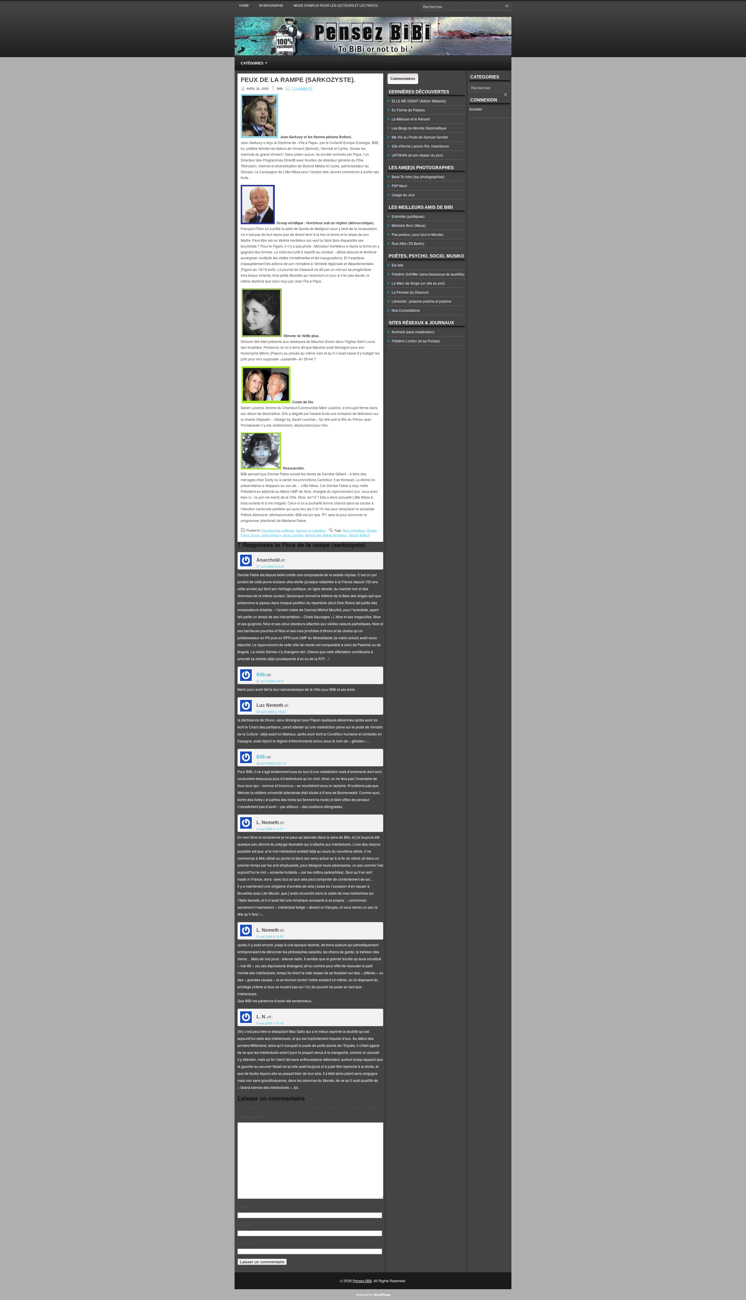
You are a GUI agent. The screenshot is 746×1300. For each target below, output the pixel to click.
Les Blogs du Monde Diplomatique (419, 127)
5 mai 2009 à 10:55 (269, 936)
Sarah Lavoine (293, 534)
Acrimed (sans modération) (413, 331)
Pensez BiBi (362, 1280)
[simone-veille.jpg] (262, 335)
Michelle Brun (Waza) (409, 225)
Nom (242, 1207)
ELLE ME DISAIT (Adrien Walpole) (419, 100)
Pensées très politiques (277, 530)
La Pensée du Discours (410, 292)
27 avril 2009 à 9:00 (270, 566)
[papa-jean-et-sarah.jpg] (266, 401)
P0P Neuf (399, 185)
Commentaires (402, 79)
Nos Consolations (406, 310)
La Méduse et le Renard (411, 118)
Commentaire (250, 1116)
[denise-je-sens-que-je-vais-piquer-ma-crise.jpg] (261, 468)
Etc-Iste (397, 264)
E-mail (243, 1225)
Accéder (475, 108)
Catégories (254, 63)
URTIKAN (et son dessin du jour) (417, 155)
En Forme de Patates (408, 109)
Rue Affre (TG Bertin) (408, 243)
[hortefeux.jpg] (258, 222)
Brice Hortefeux (354, 530)
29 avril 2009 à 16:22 (271, 711)
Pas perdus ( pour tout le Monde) (418, 234)
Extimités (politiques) (408, 216)
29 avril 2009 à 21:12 (271, 763)
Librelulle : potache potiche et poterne (421, 301)
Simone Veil (313, 534)
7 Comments (301, 88)
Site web (244, 1243)
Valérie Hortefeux (335, 534)
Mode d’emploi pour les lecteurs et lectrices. (336, 5)
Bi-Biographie (271, 5)
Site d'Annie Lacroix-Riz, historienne (420, 145)
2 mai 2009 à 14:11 (269, 828)
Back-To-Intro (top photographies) (418, 176)
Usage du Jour (403, 194)
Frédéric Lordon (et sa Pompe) (416, 340)
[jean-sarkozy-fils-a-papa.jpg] (259, 136)
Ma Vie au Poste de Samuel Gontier (420, 136)
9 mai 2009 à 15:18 (269, 1023)
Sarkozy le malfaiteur (311, 530)
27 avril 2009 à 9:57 (270, 681)
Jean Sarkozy (271, 534)
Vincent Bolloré (359, 534)
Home (244, 5)
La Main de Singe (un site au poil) (418, 283)
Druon (255, 534)
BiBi (261, 674)
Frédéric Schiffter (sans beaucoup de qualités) (428, 273)
